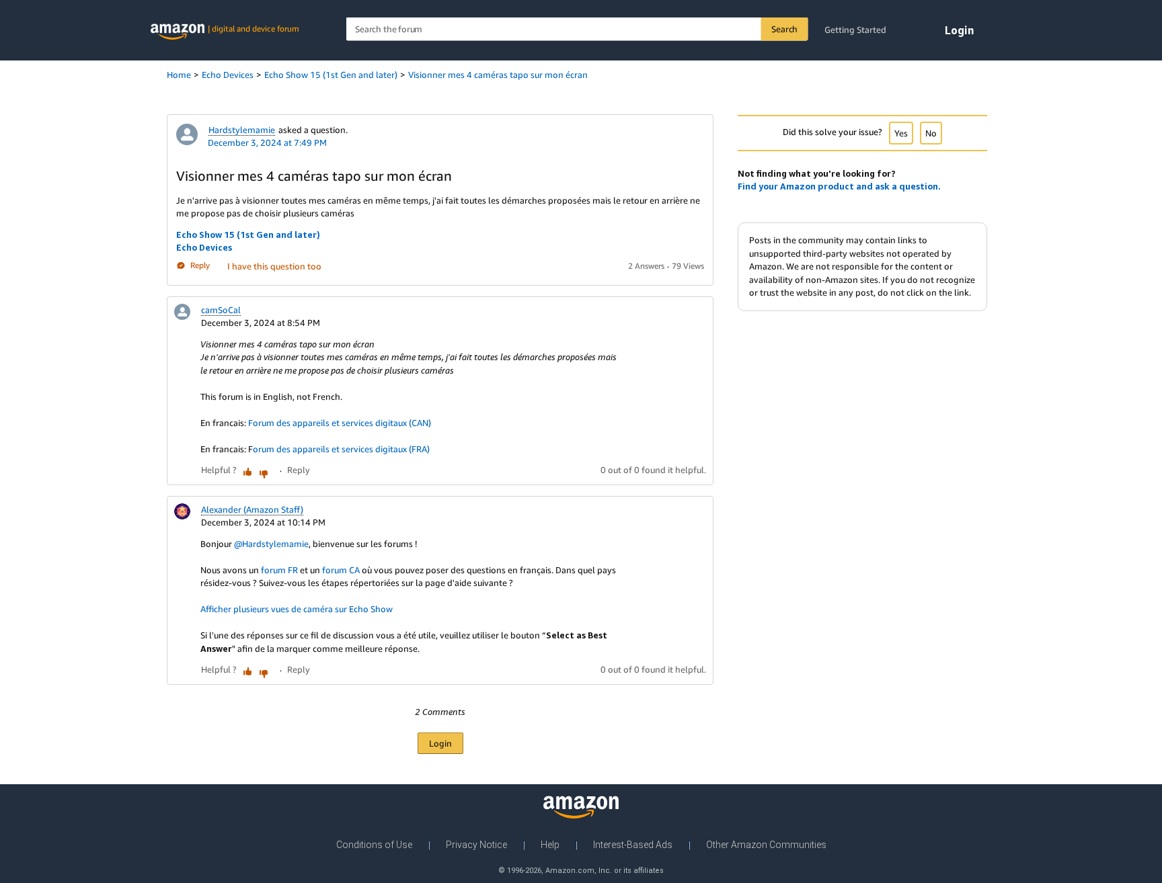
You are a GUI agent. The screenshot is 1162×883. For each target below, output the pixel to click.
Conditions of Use (374, 844)
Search (784, 29)
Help (550, 844)
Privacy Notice (476, 844)
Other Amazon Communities (766, 844)
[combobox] (577, 29)
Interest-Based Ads (632, 844)
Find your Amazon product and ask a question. (839, 186)
